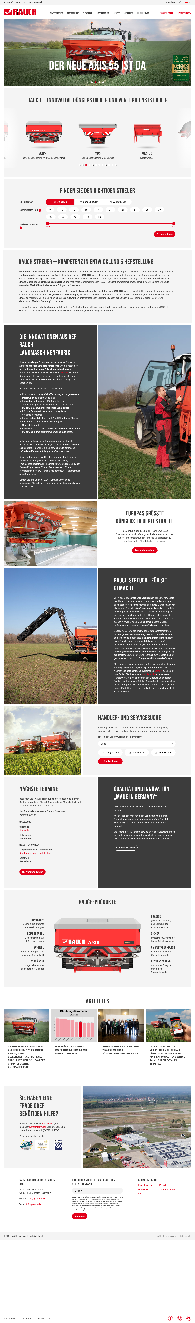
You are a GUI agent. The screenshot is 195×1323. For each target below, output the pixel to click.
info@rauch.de (33, 1204)
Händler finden (184, 13)
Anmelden (79, 1216)
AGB (159, 1236)
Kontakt (158, 670)
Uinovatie (24, 830)
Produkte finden (166, 13)
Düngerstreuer (56, 13)
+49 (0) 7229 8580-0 (38, 1198)
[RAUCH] (20, 11)
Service (117, 13)
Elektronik (87, 13)
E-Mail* (78, 1190)
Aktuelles (128, 13)
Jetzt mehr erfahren (144, 550)
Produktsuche (145, 1185)
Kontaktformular (37, 1126)
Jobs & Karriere (43, 1318)
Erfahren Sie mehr (125, 847)
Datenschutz (185, 1236)
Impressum (171, 1236)
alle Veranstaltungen (32, 871)
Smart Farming (103, 13)
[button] (79, 165)
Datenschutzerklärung (97, 1197)
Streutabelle (10, 1318)
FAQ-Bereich (48, 1123)
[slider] (47, 223)
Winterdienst (73, 13)
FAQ (140, 1193)
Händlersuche (149, 674)
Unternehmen (143, 13)
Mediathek (26, 1318)
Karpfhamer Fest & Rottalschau (35, 852)
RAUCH (64, 372)
